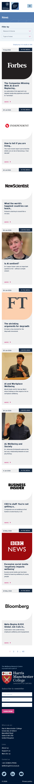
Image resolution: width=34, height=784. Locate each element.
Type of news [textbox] (8, 36)
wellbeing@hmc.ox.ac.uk (10, 766)
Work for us (6, 753)
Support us (6, 751)
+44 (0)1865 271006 (9, 763)
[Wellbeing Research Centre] (10, 6)
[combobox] (17, 31)
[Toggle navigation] (29, 6)
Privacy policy (27, 781)
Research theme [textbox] (9, 31)
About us (5, 748)
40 (23, 651)
